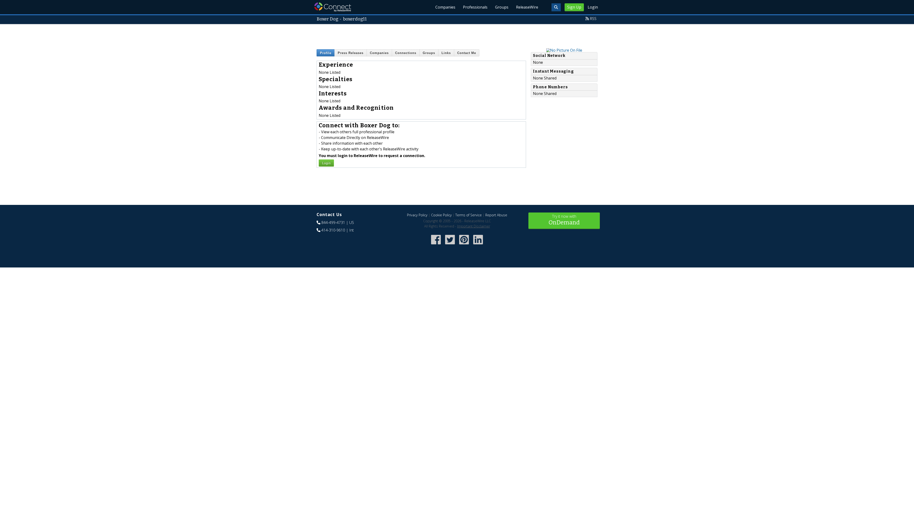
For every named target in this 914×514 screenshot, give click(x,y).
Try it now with (564, 220)
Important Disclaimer (473, 226)
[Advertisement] (457, 35)
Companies (445, 7)
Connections (405, 53)
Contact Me (466, 53)
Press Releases (350, 53)
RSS (593, 18)
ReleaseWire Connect (332, 7)
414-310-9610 (333, 230)
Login (593, 7)
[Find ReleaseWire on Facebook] (435, 245)
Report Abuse (496, 215)
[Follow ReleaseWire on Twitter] (450, 245)
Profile (325, 53)
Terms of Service (468, 215)
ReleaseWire (527, 7)
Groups (501, 7)
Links (446, 53)
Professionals (475, 7)
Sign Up (574, 7)
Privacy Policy (417, 215)
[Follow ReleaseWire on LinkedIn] (478, 245)
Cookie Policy (441, 215)
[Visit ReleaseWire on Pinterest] (464, 245)
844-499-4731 (333, 222)
